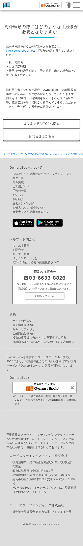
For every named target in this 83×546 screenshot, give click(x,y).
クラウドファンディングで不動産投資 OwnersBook (6, 7)
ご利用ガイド (20, 186)
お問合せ (18, 249)
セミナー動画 (20, 254)
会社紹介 (18, 199)
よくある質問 (20, 245)
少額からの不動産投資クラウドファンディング (42, 173)
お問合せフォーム (44, 295)
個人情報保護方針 (23, 325)
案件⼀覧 (18, 178)
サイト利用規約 (22, 320)
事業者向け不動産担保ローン (30, 211)
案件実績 (18, 182)
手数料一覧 (19, 190)
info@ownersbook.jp (19, 50)
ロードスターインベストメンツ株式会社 (38, 456)
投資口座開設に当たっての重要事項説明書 (39, 337)
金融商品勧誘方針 (23, 333)
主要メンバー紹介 (23, 203)
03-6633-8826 (47, 278)
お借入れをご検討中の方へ (29, 207)
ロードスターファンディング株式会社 (36, 505)
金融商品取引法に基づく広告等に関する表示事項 (43, 341)
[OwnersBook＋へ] (50, 5)
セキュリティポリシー (26, 329)
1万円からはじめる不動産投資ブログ (35, 262)
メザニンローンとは (25, 258)
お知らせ (18, 195)
